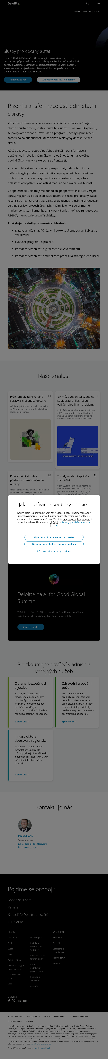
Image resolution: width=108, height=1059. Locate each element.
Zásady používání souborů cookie (70, 524)
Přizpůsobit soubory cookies (54, 551)
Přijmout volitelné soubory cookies (54, 537)
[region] (54, 529)
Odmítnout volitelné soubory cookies (54, 544)
